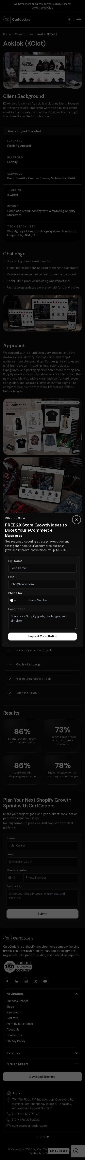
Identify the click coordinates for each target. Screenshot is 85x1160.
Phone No (15, 593)
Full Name (15, 561)
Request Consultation (42, 636)
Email (12, 577)
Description (16, 609)
